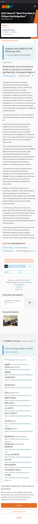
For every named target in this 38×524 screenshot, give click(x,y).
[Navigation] (35, 6)
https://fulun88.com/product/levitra (17, 400)
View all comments (11, 352)
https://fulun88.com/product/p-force (17, 395)
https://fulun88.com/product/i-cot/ (17, 472)
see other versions (26, 282)
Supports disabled (19, 261)
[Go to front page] (7, 6)
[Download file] (30, 303)
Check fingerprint (19, 284)
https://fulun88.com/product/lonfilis (17, 411)
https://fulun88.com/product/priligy (17, 369)
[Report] (32, 76)
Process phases (8, 34)
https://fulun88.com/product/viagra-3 (18, 405)
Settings (19, 518)
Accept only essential (19, 512)
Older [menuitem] (31, 341)
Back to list (7, 62)
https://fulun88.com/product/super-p (18, 462)
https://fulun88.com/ (20, 364)
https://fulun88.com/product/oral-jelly (18, 467)
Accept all (19, 505)
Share (18, 287)
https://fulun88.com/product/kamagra (18, 457)
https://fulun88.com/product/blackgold (18, 375)
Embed (18, 289)
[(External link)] (10, 321)
